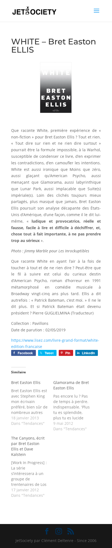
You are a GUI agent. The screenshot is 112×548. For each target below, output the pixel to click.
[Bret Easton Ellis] (32, 403)
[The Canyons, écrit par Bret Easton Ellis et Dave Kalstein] (32, 466)
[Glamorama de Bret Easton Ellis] (74, 406)
